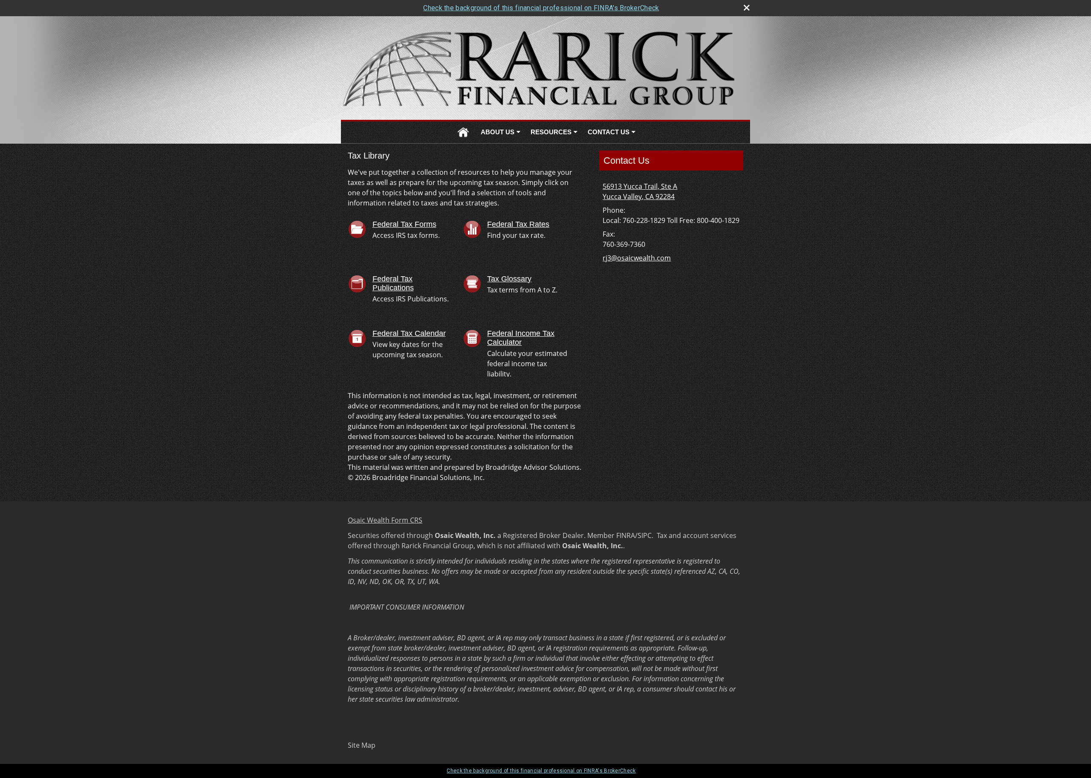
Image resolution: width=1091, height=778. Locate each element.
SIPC (645, 535)
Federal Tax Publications (393, 283)
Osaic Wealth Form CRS (385, 520)
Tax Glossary (509, 279)
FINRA (625, 535)
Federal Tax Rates (518, 224)
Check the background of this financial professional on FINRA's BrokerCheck (541, 8)
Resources (551, 132)
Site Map (361, 745)
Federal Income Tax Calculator (520, 338)
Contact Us (608, 132)
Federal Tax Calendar (409, 333)
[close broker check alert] (746, 7)
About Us (497, 132)
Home (463, 132)
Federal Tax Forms (404, 224)
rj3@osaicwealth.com (637, 258)
